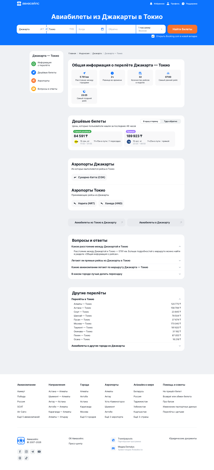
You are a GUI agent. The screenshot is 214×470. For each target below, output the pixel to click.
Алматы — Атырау (58, 416)
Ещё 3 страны (141, 416)
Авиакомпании (26, 384)
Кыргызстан (140, 411)
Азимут (21, 391)
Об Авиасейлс (76, 438)
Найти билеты (182, 29)
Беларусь (139, 391)
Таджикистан (141, 401)
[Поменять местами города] (46, 29)
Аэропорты (112, 384)
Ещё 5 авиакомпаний (28, 416)
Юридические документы (183, 438)
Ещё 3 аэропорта (114, 416)
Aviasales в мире (144, 384)
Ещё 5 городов (88, 416)
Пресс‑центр (75, 443)
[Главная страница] (28, 3)
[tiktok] (26, 458)
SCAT (20, 406)
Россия (21, 401)
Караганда (85, 406)
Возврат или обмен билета (177, 396)
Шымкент (110, 406)
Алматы (84, 391)
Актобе (84, 396)
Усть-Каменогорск (115, 401)
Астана (84, 401)
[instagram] (26, 451)
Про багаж (168, 401)
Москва (84, 411)
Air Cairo (21, 411)
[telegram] (33, 451)
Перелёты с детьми (173, 411)
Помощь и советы (174, 384)
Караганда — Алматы (60, 411)
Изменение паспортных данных (180, 406)
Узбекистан (140, 406)
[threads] (20, 458)
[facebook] (20, 451)
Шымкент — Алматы (59, 396)
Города (84, 384)
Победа (21, 396)
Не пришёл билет (172, 391)
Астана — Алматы (58, 391)
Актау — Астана (57, 401)
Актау (108, 396)
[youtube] (39, 451)
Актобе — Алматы (58, 406)
